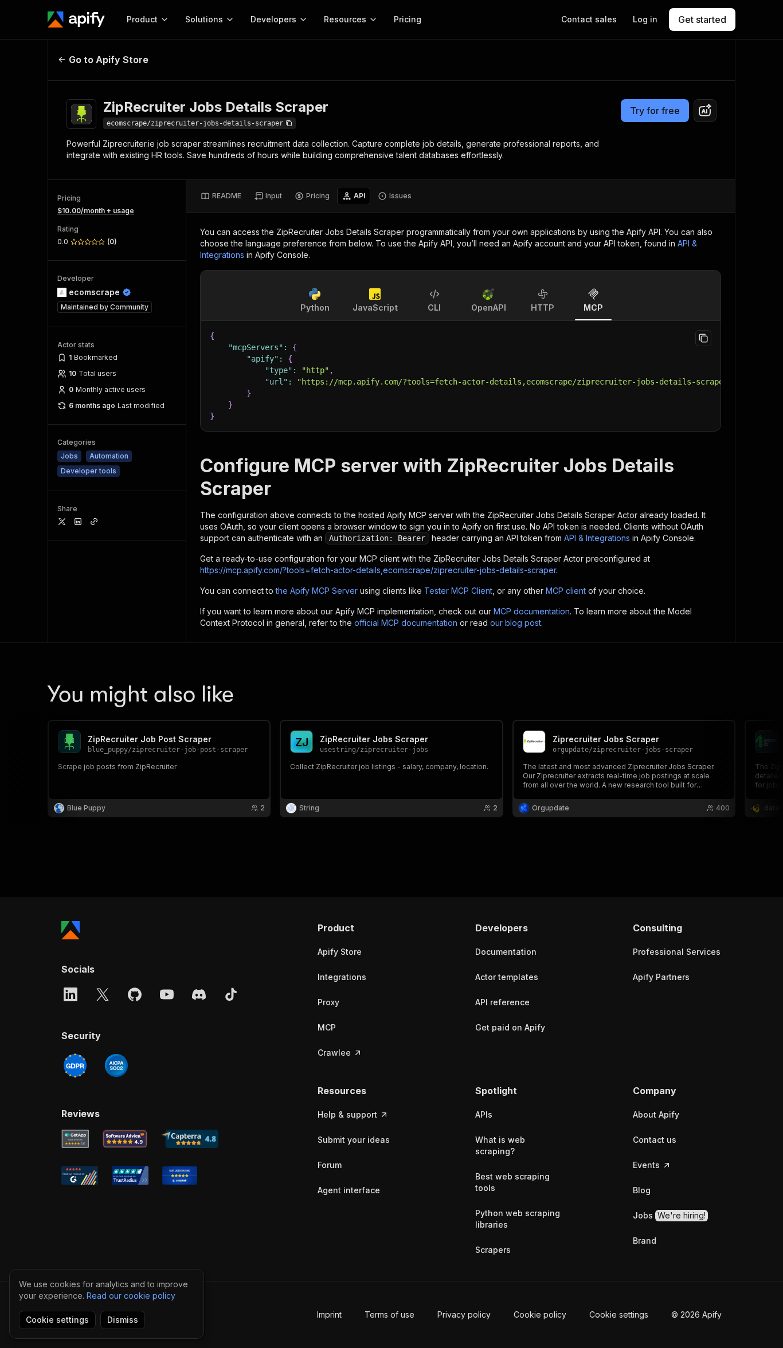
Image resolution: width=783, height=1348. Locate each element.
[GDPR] (75, 1065)
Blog (642, 1190)
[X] (102, 994)
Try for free (655, 110)
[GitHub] (135, 994)
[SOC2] (116, 1065)
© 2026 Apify (696, 1314)
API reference (502, 1002)
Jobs (669, 1215)
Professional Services (677, 952)
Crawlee (334, 1052)
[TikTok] (231, 994)
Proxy (328, 1002)
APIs (483, 1114)
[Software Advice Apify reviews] (125, 1139)
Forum (330, 1165)
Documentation (506, 952)
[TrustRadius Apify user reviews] (130, 1175)
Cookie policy (540, 1314)
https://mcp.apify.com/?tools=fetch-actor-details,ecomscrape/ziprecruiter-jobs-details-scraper (378, 570)
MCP (327, 1027)
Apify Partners (661, 977)
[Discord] (199, 994)
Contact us (654, 1140)
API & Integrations (597, 538)
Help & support (347, 1114)
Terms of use (389, 1314)
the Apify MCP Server (317, 590)
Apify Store (340, 952)
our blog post (515, 623)
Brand (644, 1240)
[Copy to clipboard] (703, 338)
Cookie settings (618, 1314)
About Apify (656, 1114)
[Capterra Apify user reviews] (189, 1139)
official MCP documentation (405, 623)
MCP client (566, 590)
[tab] (220, 196)
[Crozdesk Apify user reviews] (179, 1175)
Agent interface (349, 1190)
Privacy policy (464, 1314)
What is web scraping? (500, 1145)
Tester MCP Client (458, 590)
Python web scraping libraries (517, 1218)
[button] (362, 928)
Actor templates (506, 977)
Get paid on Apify (510, 1027)
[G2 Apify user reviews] (79, 1175)
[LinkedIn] (70, 994)
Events (646, 1165)
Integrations (342, 977)
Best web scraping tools (512, 1182)
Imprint (329, 1314)
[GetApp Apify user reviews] (75, 1139)
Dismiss (122, 1320)
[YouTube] (167, 994)
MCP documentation (532, 611)
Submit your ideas (354, 1140)
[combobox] (705, 110)
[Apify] (76, 19)
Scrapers (493, 1250)
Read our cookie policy (131, 1295)
